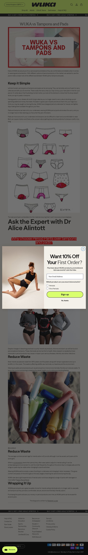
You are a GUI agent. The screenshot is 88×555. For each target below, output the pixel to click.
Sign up (65, 294)
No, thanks (65, 301)
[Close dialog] (83, 249)
